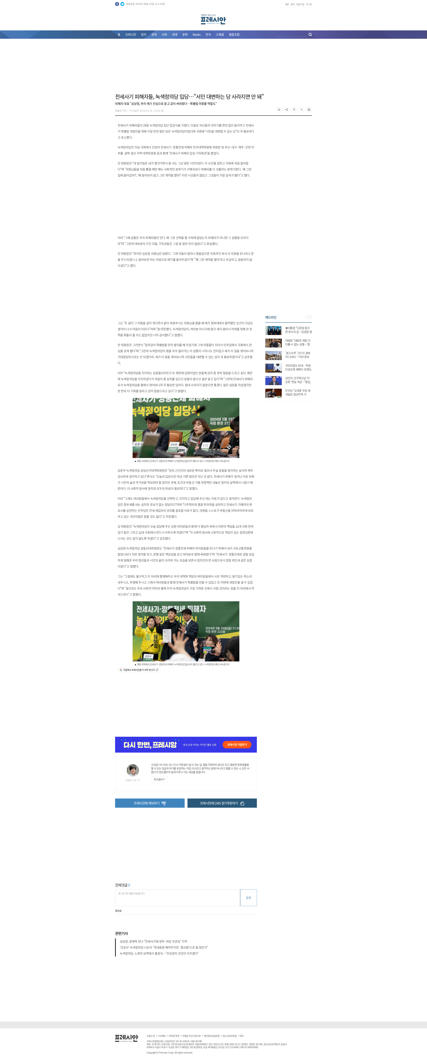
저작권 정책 (174, 1035)
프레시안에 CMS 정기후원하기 (219, 803)
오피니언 (130, 34)
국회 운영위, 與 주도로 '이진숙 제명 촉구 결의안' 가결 (297, 344)
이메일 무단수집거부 (191, 1035)
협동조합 (234, 34)
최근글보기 (159, 779)
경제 (154, 34)
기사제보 (162, 1035)
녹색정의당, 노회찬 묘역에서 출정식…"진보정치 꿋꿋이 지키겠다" (159, 953)
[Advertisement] (213, 68)
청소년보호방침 (230, 1035)
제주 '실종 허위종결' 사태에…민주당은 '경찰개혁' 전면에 (298, 369)
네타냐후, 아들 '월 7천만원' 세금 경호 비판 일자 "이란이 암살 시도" (298, 332)
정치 (143, 34)
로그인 (309, 4)
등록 (248, 898)
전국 (208, 34)
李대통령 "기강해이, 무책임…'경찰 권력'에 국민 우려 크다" (297, 382)
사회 (164, 34)
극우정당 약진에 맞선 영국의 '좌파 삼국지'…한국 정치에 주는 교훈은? (298, 357)
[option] (288, 360)
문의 (293, 4)
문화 (185, 34)
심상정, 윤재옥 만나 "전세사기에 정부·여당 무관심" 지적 (153, 941)
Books (196, 34)
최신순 (118, 910)
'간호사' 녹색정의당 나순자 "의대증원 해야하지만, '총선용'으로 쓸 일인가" (164, 947)
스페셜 (220, 34)
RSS (241, 1035)
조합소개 (151, 1035)
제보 (287, 4)
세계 (174, 34)
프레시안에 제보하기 (146, 803)
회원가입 (300, 4)
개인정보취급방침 (212, 1035)
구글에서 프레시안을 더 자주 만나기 (139, 669)
